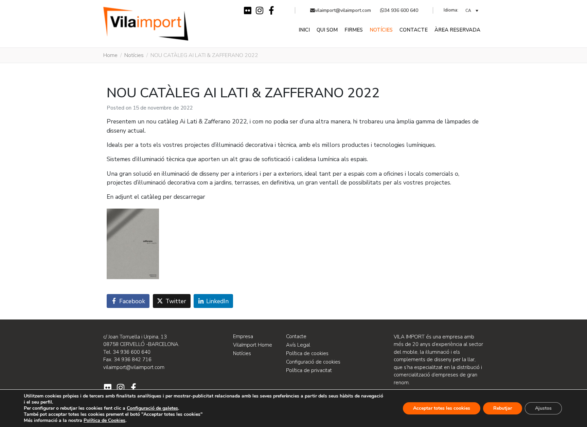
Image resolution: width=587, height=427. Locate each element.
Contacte (413, 29)
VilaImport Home (252, 345)
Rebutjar (502, 408)
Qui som (327, 29)
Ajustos (543, 408)
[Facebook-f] (271, 10)
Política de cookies (307, 353)
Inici (304, 29)
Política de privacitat (309, 370)
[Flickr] (247, 10)
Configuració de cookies (313, 361)
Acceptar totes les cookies (441, 408)
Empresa (243, 336)
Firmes (353, 29)
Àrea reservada (457, 29)
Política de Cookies (104, 420)
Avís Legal (298, 345)
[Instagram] (259, 10)
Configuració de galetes (152, 408)
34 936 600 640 (401, 10)
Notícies (381, 29)
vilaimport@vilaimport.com (343, 10)
